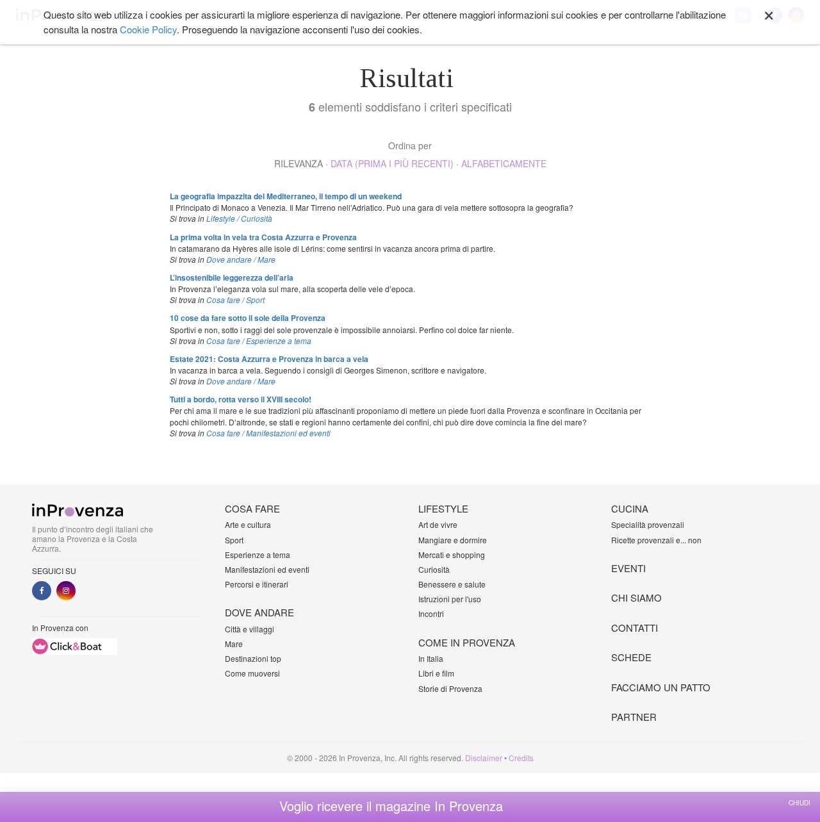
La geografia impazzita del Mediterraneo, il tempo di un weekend (286, 196)
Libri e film (436, 673)
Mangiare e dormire (452, 539)
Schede (631, 657)
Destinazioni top (253, 658)
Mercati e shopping (451, 554)
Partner (634, 716)
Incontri (431, 613)
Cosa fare (223, 299)
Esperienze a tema (278, 340)
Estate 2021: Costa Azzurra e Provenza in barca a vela (269, 359)
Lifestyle (220, 218)
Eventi (628, 568)
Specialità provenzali (647, 524)
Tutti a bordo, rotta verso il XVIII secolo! (240, 399)
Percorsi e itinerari (256, 584)
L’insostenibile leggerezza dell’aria (231, 277)
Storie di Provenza (450, 688)
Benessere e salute (452, 584)
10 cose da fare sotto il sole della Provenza (247, 318)
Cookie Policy (148, 29)
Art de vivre (437, 524)
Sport (255, 299)
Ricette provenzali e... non (656, 539)
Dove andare (229, 259)
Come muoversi (252, 673)
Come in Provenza (466, 642)
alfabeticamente (503, 163)
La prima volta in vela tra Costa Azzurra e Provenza (263, 237)
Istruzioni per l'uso (449, 598)
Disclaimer (483, 757)
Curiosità (256, 218)
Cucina (629, 508)
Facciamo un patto (660, 687)
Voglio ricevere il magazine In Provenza (391, 806)
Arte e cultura (248, 524)
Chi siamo (636, 597)
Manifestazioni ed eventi (288, 432)
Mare (266, 259)
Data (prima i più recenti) (392, 163)
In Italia (430, 658)
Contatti (634, 627)
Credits (521, 757)
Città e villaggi (249, 628)
